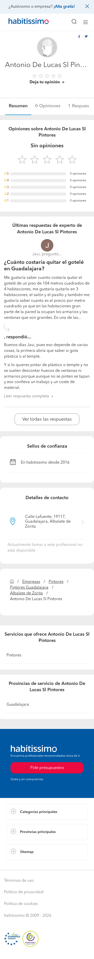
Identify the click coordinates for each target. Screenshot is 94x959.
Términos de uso (19, 881)
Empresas (31, 582)
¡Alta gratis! (64, 7)
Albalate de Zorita (26, 593)
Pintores (56, 582)
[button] (47, 812)
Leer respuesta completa (26, 396)
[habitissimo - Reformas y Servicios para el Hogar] (23, 22)
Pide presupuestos (47, 950)
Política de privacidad (23, 892)
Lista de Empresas (23, 865)
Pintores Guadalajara (29, 588)
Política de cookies (21, 904)
